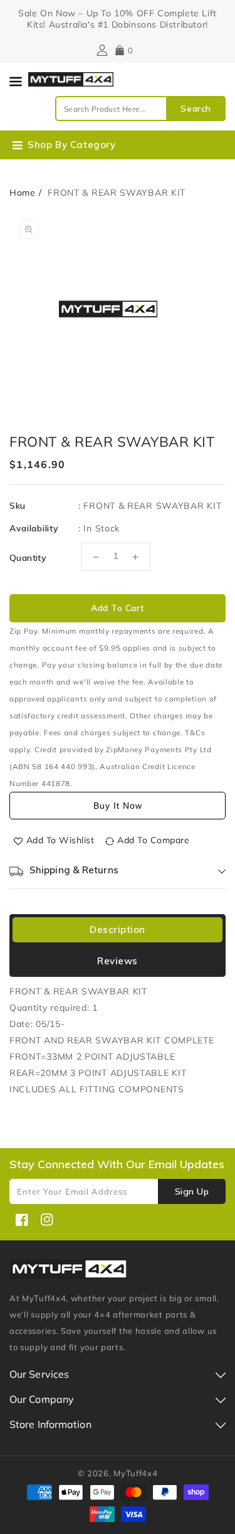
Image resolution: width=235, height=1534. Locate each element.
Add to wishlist (60, 840)
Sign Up (192, 1191)
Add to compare (153, 840)
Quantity (27, 557)
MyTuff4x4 (135, 1473)
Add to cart (117, 608)
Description (117, 929)
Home (22, 192)
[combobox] (140, 108)
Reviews (117, 961)
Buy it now (117, 806)
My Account (100, 50)
